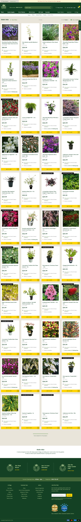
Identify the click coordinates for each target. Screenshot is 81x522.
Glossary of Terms (24, 492)
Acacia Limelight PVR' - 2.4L (29, 117)
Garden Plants (39, 14)
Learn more (44, 469)
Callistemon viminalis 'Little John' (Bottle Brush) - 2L (10, 118)
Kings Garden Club (40, 490)
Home (29, 15)
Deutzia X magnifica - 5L (28, 413)
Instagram (39, 498)
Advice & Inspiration (39, 488)
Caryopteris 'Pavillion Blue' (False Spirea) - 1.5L (10, 340)
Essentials (47, 12)
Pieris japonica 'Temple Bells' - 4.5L (50, 377)
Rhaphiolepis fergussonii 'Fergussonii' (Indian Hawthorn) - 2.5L (9, 80)
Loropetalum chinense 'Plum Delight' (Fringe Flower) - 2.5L (50, 192)
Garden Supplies (11, 12)
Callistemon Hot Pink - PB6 (69, 413)
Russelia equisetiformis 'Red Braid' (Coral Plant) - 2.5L (29, 229)
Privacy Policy (10, 496)
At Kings (77, 12)
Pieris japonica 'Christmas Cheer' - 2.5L (50, 266)
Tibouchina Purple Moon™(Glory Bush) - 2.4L (70, 43)
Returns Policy (24, 496)
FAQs (24, 488)
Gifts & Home (32, 12)
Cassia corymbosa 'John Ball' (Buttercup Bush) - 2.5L (29, 303)
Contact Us (9, 494)
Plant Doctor (24, 494)
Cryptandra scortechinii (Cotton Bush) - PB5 (30, 155)
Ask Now (17, 469)
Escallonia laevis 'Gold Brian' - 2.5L (50, 340)
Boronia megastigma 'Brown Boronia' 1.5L (69, 340)
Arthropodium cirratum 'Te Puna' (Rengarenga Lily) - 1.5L (70, 79)
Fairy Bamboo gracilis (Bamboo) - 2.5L (30, 43)
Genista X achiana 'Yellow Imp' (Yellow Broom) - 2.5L (9, 414)
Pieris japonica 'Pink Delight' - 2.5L (50, 229)
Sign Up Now (71, 470)
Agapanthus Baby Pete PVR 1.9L (29, 79)
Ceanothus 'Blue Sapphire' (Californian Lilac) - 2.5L (8, 192)
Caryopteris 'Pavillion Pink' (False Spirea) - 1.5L (30, 266)
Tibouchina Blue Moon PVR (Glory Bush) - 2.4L (50, 118)
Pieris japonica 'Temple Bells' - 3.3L (70, 377)
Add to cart (9, 56)
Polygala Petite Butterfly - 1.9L (70, 265)
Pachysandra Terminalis (68, 191)
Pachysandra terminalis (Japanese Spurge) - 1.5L (10, 266)
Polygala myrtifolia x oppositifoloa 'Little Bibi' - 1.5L (50, 79)
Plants (2, 12)
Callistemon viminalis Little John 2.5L (70, 303)
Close (79, 20)
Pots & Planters (21, 12)
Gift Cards (41, 12)
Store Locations (9, 490)
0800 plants (19, 7)
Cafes (9, 492)
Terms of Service (58, 499)
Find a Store (60, 7)
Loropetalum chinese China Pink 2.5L (9, 229)
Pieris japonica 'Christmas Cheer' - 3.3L (50, 414)
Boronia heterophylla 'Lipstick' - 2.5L (9, 377)
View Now (58, 1)
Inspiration (69, 12)
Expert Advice (61, 12)
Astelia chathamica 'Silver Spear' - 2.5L (50, 43)
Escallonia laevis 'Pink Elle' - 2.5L (50, 302)
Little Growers (39, 492)
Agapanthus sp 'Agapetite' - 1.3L (9, 154)
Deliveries (24, 498)
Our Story (9, 488)
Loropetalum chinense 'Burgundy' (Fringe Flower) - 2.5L (71, 118)
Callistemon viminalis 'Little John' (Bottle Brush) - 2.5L (71, 155)
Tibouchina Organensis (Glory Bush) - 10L (50, 155)
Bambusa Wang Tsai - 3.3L (28, 191)
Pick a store (6, 50)
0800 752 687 (54, 479)
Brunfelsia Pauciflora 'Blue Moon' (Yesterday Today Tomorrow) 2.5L (10, 43)
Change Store (13, 1)
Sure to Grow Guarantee (24, 490)
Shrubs (44, 14)
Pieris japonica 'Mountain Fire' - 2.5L (29, 340)
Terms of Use (10, 498)
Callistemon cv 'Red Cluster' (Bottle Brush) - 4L (69, 229)
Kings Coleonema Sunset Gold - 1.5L (9, 303)
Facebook (40, 496)
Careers (39, 494)
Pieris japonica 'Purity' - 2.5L (29, 376)
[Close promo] (80, 1)
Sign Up (69, 495)
